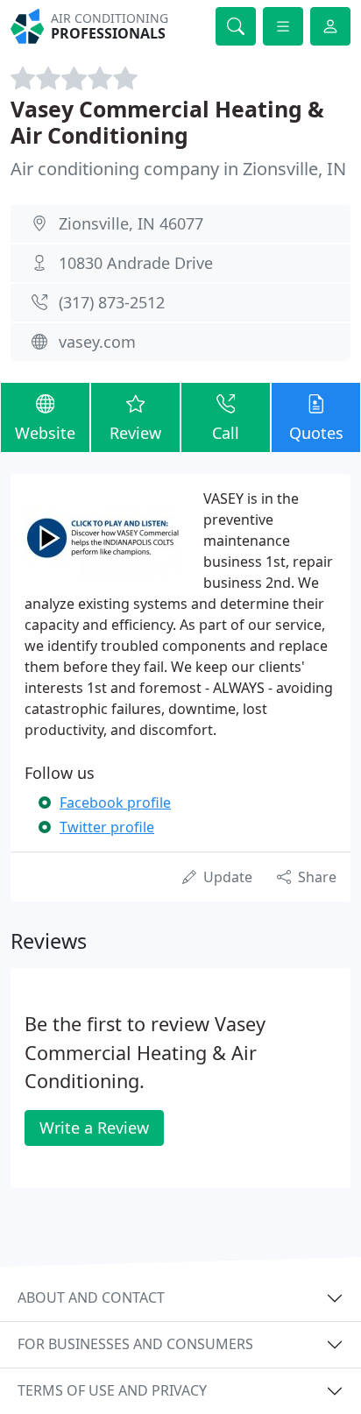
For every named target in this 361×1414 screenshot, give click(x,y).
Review (135, 432)
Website (45, 432)
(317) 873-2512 (112, 302)
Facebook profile (115, 802)
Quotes (316, 432)
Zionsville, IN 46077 (131, 223)
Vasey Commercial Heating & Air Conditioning (167, 122)
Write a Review (94, 1127)
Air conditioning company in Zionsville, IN (178, 168)
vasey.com (97, 341)
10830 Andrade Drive (136, 262)
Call (225, 432)
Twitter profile (107, 827)
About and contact (91, 1297)
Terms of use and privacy (112, 1390)
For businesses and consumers (135, 1344)
